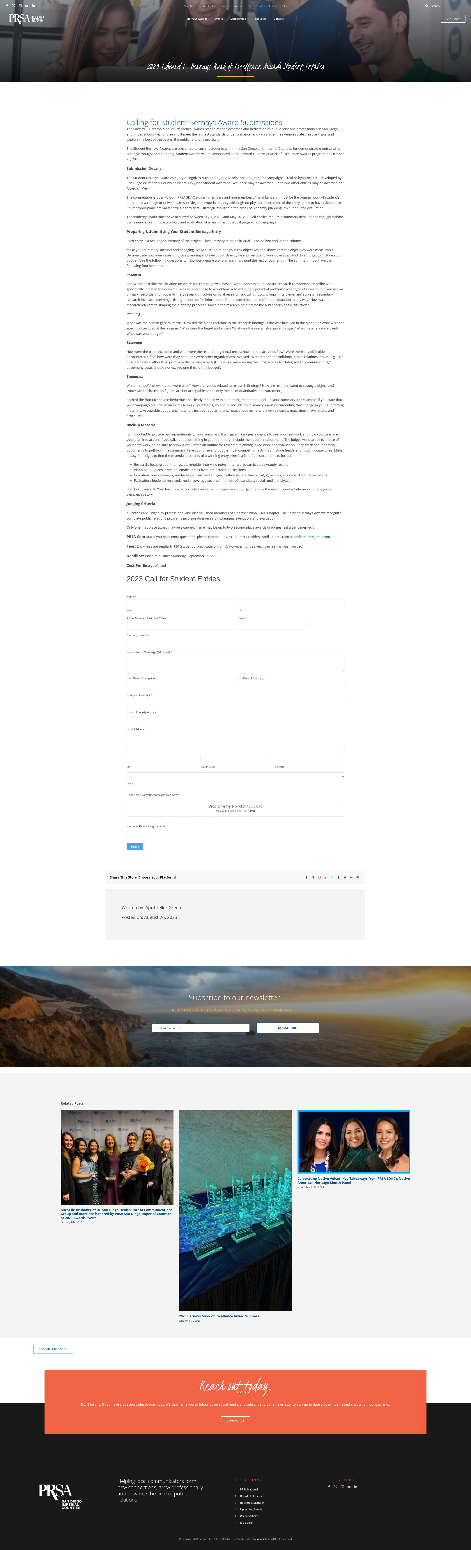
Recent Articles (249, 1516)
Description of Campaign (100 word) (149, 652)
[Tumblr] (338, 877)
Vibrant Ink (263, 1539)
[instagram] (20, 5)
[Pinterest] (345, 877)
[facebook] (7, 5)
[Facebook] (306, 877)
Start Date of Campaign (141, 678)
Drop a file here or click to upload (235, 806)
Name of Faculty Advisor (141, 712)
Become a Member (252, 1502)
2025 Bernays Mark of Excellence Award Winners (219, 1316)
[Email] (358, 877)
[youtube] (26, 5)
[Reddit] (319, 877)
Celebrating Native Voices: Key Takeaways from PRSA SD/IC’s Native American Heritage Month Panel (354, 1180)
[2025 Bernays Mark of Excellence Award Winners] (235, 1210)
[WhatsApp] (332, 877)
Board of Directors (251, 1496)
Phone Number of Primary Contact (147, 618)
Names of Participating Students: (146, 826)
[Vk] (351, 877)
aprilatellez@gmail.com (312, 536)
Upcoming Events (251, 1509)
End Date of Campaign (251, 678)
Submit (134, 846)
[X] (313, 877)
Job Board (246, 1522)
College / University (139, 695)
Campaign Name (138, 635)
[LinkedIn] (326, 877)
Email (242, 618)
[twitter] (13, 5)
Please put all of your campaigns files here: (153, 794)
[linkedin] (33, 5)
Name (131, 596)
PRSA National (249, 1489)
